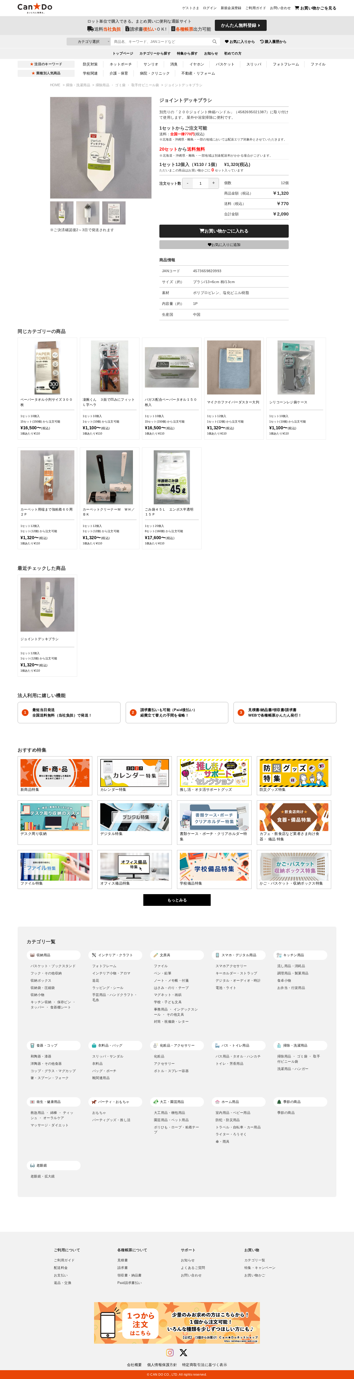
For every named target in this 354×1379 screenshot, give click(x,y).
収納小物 (38, 995)
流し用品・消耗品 (291, 966)
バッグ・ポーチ (104, 1071)
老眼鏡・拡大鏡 (43, 1176)
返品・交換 (62, 1283)
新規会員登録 (231, 8)
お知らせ (211, 53)
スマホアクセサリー (231, 966)
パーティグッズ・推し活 (111, 1120)
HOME (56, 85)
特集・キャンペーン (259, 1268)
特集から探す (187, 53)
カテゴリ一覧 (254, 1260)
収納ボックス (41, 980)
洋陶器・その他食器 (46, 1064)
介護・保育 (119, 73)
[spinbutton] (200, 183)
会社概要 (134, 1365)
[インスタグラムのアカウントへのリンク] (170, 1352)
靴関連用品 (101, 1078)
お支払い (61, 1275)
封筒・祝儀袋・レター (171, 1021)
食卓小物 (284, 980)
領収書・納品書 (129, 1275)
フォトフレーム (286, 64)
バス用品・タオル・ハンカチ (238, 1056)
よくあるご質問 (193, 1268)
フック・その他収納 (46, 973)
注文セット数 (170, 183)
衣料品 (97, 1064)
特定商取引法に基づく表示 (204, 1365)
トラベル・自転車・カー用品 (238, 1127)
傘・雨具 (223, 1141)
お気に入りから (242, 41)
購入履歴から (276, 41)
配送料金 (61, 1268)
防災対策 (90, 64)
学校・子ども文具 (168, 1002)
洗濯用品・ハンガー (293, 1069)
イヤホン (196, 64)
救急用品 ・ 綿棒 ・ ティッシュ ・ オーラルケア (52, 1115)
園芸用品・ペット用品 (171, 1120)
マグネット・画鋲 (168, 995)
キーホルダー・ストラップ (236, 973)
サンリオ (151, 64)
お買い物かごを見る (318, 8)
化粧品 (159, 1056)
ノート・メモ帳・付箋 (171, 980)
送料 (107, 29)
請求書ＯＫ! (148, 29)
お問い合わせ (280, 8)
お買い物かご (254, 1275)
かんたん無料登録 (238, 25)
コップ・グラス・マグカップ (53, 1071)
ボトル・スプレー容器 (171, 1071)
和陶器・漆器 (41, 1056)
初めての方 (233, 53)
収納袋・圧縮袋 (43, 988)
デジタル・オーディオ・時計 (238, 980)
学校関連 (90, 73)
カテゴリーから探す (155, 53)
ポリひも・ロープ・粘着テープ (176, 1129)
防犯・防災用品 (228, 1120)
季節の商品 (286, 1113)
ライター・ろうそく (231, 1134)
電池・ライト (226, 988)
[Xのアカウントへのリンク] (183, 1352)
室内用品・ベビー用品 (233, 1113)
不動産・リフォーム (198, 73)
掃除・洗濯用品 (78, 85)
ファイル (318, 64)
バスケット (225, 64)
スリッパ (253, 64)
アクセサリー (164, 1064)
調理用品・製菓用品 (293, 973)
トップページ (122, 53)
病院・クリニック (155, 73)
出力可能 (193, 29)
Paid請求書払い (129, 1283)
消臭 (174, 64)
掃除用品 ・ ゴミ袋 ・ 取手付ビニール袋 (128, 85)
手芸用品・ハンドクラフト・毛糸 (114, 997)
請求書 (122, 1268)
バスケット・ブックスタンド (53, 966)
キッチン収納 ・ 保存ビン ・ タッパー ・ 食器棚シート (53, 1004)
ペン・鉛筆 (162, 973)
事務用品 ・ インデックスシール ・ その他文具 (176, 1011)
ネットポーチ (121, 64)
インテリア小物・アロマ (111, 973)
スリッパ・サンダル (108, 1056)
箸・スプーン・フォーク (50, 1078)
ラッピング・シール (108, 988)
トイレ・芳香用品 (229, 1064)
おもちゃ (99, 1113)
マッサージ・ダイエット (50, 1125)
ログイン (210, 8)
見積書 (122, 1260)
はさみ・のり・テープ (171, 988)
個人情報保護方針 (162, 1365)
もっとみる (177, 900)
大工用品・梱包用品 (169, 1113)
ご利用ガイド (255, 8)
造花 (95, 980)
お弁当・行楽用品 (291, 988)
